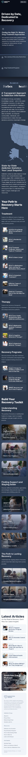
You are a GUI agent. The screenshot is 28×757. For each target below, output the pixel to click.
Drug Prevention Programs (10, 730)
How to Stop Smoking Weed (10, 732)
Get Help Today (7, 743)
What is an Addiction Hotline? (11, 745)
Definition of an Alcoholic (10, 728)
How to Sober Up (8, 734)
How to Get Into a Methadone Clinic (12, 747)
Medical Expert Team (8, 720)
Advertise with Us (8, 722)
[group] (14, 60)
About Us (6, 716)
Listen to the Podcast (9, 736)
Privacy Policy (7, 718)
